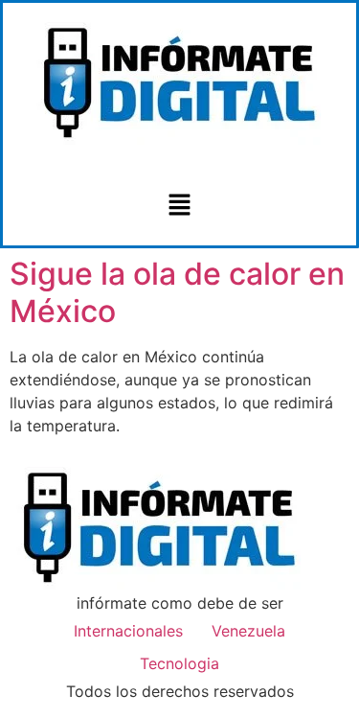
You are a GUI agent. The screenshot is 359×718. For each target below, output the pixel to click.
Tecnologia (179, 663)
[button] (179, 205)
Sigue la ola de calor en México (177, 292)
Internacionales (128, 630)
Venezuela (248, 630)
